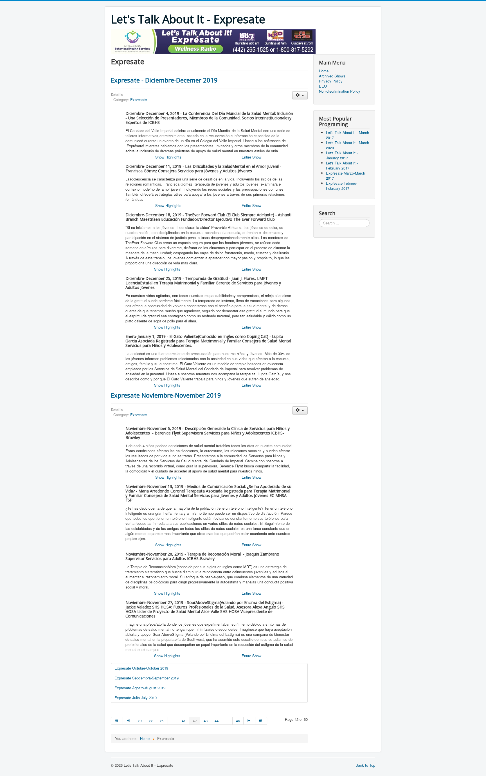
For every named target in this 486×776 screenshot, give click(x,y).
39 (162, 720)
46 (238, 720)
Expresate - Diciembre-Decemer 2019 (164, 80)
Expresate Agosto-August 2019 (139, 687)
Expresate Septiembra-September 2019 (146, 678)
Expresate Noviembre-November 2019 (166, 395)
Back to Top (365, 765)
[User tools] (300, 95)
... (173, 720)
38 (151, 720)
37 (140, 720)
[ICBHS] (213, 40)
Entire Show (251, 157)
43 (206, 720)
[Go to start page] (117, 721)
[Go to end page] (261, 721)
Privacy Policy (331, 81)
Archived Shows (332, 76)
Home (323, 70)
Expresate (138, 99)
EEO (323, 86)
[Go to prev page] (129, 721)
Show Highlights (168, 157)
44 (217, 720)
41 (184, 720)
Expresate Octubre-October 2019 (141, 668)
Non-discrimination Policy (339, 91)
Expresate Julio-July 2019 (135, 697)
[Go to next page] (249, 721)
